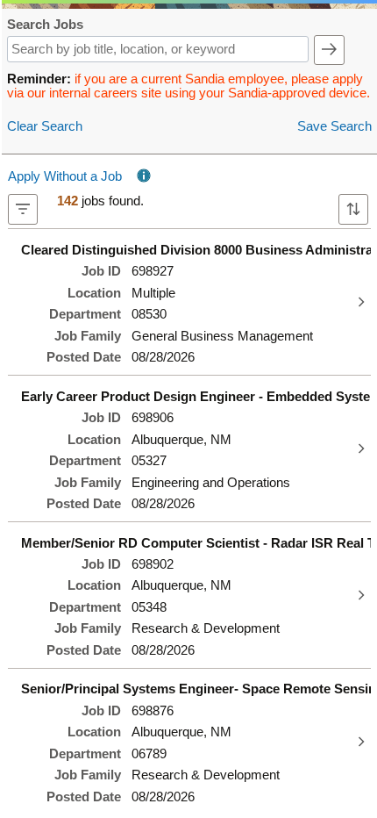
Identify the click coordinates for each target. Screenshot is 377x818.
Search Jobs (45, 25)
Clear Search (44, 126)
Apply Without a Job (65, 176)
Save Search (334, 126)
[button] (329, 50)
